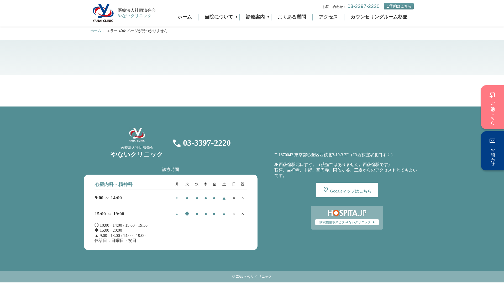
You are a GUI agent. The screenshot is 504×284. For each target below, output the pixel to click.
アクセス (328, 16)
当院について (219, 16)
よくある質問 (292, 16)
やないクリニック (134, 15)
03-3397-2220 (364, 6)
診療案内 (255, 16)
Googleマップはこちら (350, 191)
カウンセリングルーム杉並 (379, 16)
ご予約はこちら (399, 6)
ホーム (185, 16)
